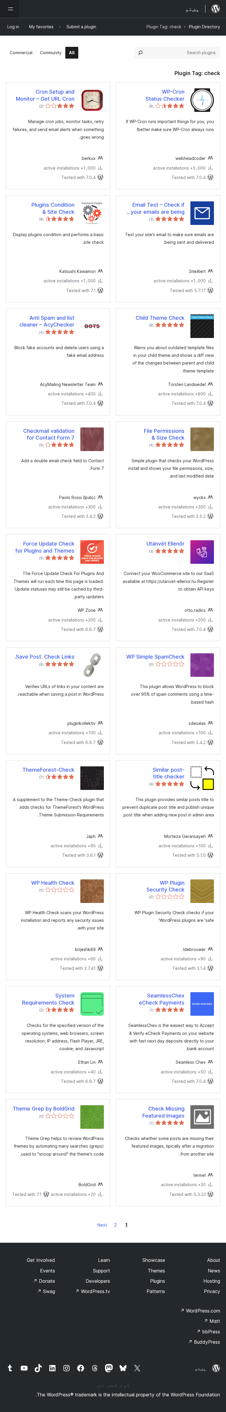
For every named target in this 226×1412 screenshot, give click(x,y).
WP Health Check (52, 883)
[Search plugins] (140, 53)
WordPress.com (200, 1311)
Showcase (153, 1260)
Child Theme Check (160, 318)
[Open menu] (9, 9)
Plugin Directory (204, 26)
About (213, 1260)
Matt (212, 1321)
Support (101, 1271)
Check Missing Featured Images (163, 1112)
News (214, 1271)
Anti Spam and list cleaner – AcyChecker (46, 321)
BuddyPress (204, 1342)
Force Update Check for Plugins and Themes (44, 547)
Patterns (156, 1291)
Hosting (211, 1281)
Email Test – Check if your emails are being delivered (158, 208)
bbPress (208, 1332)
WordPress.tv (92, 1291)
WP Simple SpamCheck (155, 657)
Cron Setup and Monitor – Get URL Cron (45, 95)
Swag (46, 1291)
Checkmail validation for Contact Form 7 (48, 434)
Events (47, 1271)
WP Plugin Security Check (166, 886)
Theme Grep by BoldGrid (43, 1109)
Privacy (212, 1291)
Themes (156, 1271)
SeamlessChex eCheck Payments (162, 998)
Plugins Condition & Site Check (52, 208)
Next (102, 1224)
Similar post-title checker (169, 773)
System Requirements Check (48, 998)
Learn (104, 1260)
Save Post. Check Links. (44, 657)
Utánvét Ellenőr (166, 544)
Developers (98, 1281)
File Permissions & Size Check (164, 434)
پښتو (200, 1368)
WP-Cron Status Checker (165, 95)
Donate (44, 1281)
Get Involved (41, 1260)
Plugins (157, 1281)
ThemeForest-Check (48, 770)
